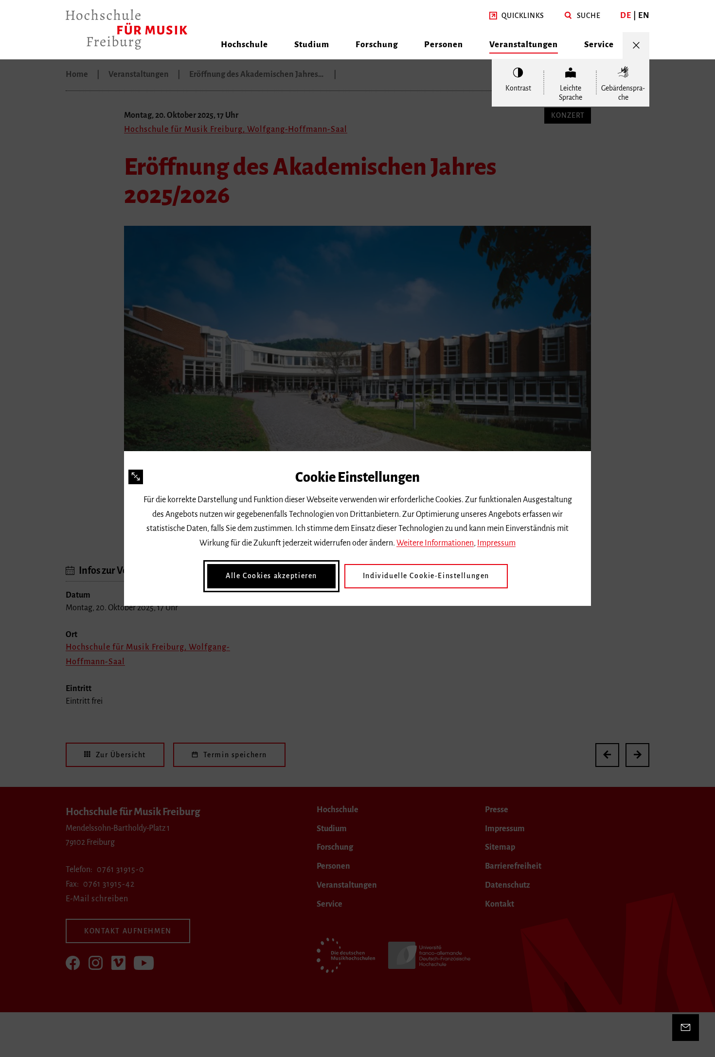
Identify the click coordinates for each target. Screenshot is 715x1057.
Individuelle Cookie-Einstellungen (426, 576)
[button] (516, 16)
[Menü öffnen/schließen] (636, 45)
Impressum (496, 543)
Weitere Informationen (435, 543)
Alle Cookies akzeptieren (271, 576)
